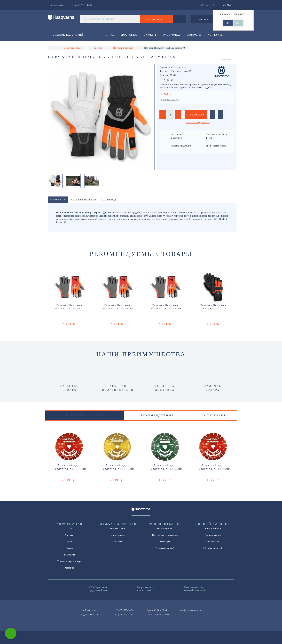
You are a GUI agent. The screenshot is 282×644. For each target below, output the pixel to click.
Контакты (216, 34)
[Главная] (52, 48)
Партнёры (165, 541)
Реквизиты (69, 555)
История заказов (212, 535)
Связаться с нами (117, 528)
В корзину (196, 114)
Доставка (129, 34)
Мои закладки (212, 541)
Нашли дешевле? (170, 100)
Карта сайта (117, 541)
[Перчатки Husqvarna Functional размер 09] (55, 180)
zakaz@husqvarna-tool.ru (190, 610)
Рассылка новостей (212, 548)
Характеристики (83, 199)
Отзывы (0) (110, 199)
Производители (164, 528)
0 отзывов (226, 59)
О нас (110, 34)
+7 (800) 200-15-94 (124, 614)
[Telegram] (182, 614)
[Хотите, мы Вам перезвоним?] (10, 633)
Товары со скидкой (165, 548)
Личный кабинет (212, 528)
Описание (58, 199)
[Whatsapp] (177, 614)
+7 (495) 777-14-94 (124, 610)
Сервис (69, 541)
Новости (194, 34)
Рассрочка (171, 34)
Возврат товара (117, 535)
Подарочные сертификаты (165, 535)
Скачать (150, 34)
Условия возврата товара (69, 561)
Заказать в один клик (198, 123)
